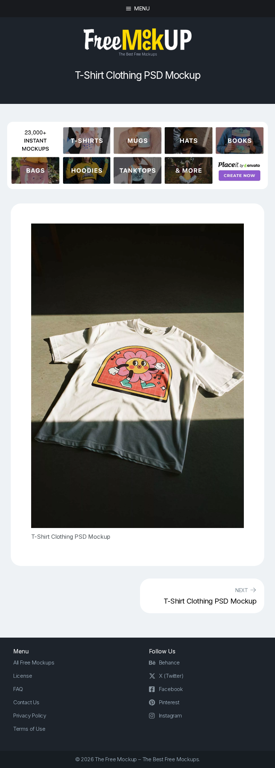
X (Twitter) (171, 675)
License (22, 675)
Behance (169, 662)
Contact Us (26, 702)
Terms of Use (29, 728)
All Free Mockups (33, 662)
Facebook (171, 689)
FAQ (18, 689)
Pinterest (169, 702)
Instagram (170, 715)
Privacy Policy (29, 715)
